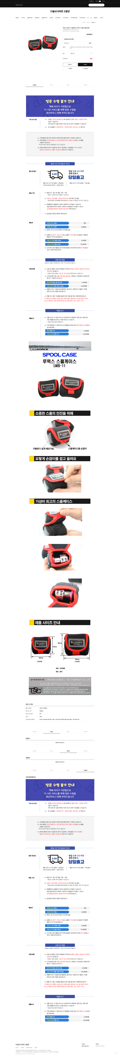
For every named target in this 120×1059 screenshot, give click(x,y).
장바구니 (98, 1)
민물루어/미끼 (44, 17)
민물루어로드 (30, 17)
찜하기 (70, 68)
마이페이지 (91, 1)
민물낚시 (17, 17)
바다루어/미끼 (82, 17)
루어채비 (51, 17)
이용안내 (36, 1047)
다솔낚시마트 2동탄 (60, 11)
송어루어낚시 (58, 17)
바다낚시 (23, 17)
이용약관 (22, 1047)
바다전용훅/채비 (74, 17)
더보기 (101, 17)
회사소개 (17, 1047)
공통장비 (95, 17)
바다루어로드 (65, 17)
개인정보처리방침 (29, 1047)
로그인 (103, 1)
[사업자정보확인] (29, 1051)
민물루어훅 (37, 17)
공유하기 (86, 68)
